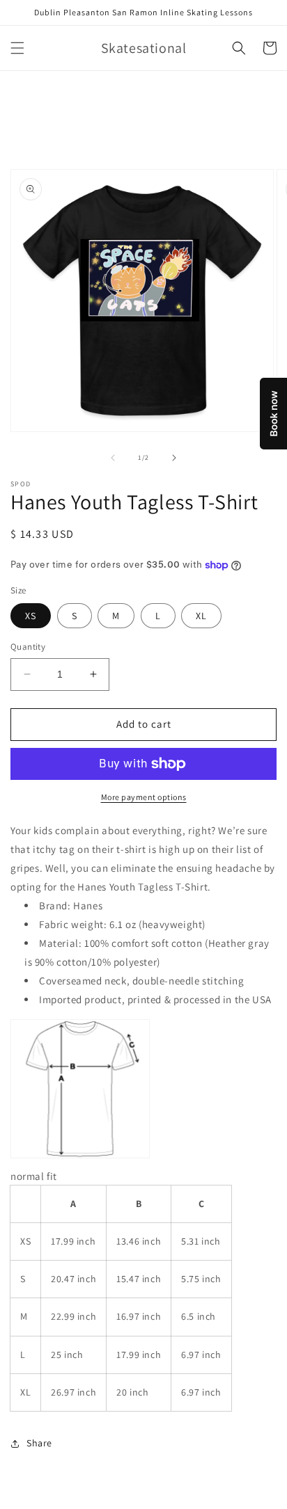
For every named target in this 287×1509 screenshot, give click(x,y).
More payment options (144, 797)
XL (201, 615)
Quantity (27, 647)
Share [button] (39, 1443)
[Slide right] (174, 457)
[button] (17, 48)
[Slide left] (113, 457)
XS (30, 615)
